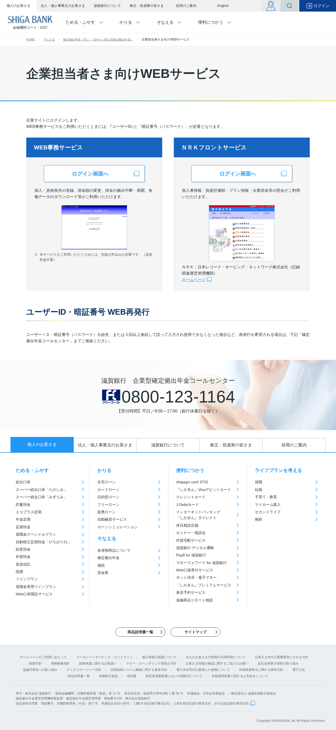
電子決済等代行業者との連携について (203, 670)
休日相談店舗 (187, 525)
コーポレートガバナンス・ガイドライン (104, 657)
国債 (19, 572)
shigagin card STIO (192, 482)
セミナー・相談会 (191, 533)
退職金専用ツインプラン (36, 587)
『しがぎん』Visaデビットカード (203, 489)
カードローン (108, 489)
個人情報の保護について (159, 657)
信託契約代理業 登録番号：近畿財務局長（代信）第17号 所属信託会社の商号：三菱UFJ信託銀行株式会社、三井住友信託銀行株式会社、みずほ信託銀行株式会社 (132, 703)
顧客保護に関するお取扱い (98, 663)
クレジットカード (191, 497)
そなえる (49, 39)
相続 (101, 565)
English (223, 6)
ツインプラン (27, 579)
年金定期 (23, 519)
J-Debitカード (187, 504)
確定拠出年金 (108, 558)
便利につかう (190, 470)
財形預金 (23, 549)
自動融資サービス (112, 519)
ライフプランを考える (278, 470)
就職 (258, 482)
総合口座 (23, 482)
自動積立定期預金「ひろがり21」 (43, 542)
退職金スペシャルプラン (36, 534)
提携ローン (106, 512)
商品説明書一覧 (79, 676)
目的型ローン (108, 497)
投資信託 (23, 564)
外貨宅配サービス (191, 540)
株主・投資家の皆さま (147, 6)
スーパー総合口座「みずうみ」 (41, 497)
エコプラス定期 (28, 512)
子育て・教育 (266, 497)
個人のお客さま (18, 6)
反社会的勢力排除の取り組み (278, 663)
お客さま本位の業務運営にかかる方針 (281, 657)
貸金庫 (102, 573)
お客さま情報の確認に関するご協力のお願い (217, 663)
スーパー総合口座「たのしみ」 (41, 489)
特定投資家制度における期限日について (174, 676)
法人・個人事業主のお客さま (63, 6)
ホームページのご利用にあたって (43, 657)
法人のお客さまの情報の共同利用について (216, 657)
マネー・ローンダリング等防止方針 (151, 663)
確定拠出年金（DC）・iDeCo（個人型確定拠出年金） (98, 39)
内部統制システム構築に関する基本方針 (139, 670)
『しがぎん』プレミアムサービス (203, 585)
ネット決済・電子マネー (196, 577)
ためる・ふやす (32, 470)
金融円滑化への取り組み (40, 670)
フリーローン (108, 504)
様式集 (131, 676)
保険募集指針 (60, 663)
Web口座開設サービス (34, 594)
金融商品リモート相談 (194, 600)
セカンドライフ (268, 512)
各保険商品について (113, 550)
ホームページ (194, 279)
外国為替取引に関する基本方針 (261, 670)
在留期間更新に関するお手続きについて (240, 676)
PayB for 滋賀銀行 (191, 555)
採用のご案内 (186, 6)
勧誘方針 (35, 663)
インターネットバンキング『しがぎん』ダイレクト (198, 515)
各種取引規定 (108, 676)
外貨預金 (23, 557)
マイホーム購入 (268, 504)
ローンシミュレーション (117, 527)
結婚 (258, 489)
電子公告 (298, 670)
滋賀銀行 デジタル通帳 (195, 548)
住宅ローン (106, 482)
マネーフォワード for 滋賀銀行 (201, 563)
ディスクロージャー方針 (84, 670)
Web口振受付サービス (194, 570)
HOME (30, 39)
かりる (104, 470)
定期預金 (23, 527)
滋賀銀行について (107, 6)
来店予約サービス (191, 592)
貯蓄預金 (23, 504)
